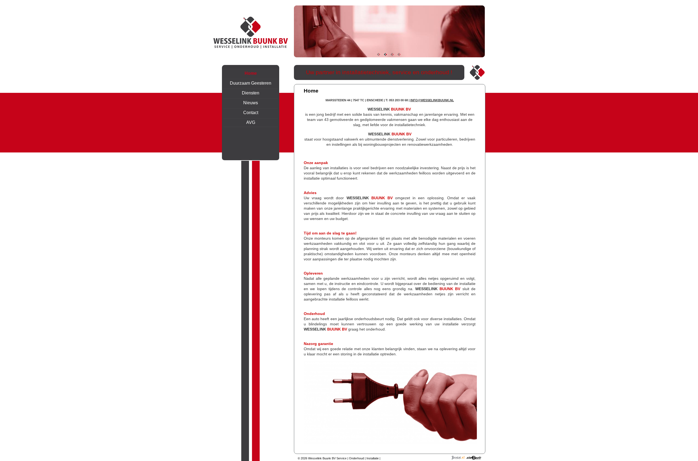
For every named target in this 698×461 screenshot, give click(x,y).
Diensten (250, 93)
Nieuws (250, 102)
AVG (250, 122)
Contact (472, 5)
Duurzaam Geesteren (250, 83)
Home (251, 73)
